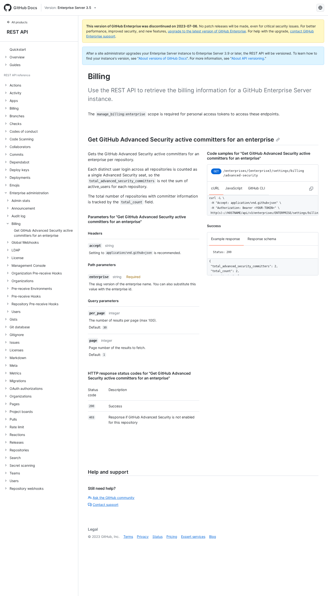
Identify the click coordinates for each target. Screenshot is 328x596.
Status (157, 536)
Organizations (22, 281)
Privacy (143, 536)
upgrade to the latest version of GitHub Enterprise (207, 31)
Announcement (23, 208)
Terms (128, 536)
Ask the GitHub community (113, 498)
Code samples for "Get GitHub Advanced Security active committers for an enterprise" (258, 156)
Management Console (29, 265)
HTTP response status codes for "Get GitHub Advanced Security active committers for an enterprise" (139, 375)
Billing (16, 224)
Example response (225, 239)
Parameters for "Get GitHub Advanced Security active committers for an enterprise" (137, 219)
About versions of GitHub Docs (163, 58)
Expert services (193, 536)
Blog (212, 536)
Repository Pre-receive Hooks (35, 304)
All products (19, 22)
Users (16, 312)
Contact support (105, 505)
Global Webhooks (25, 242)
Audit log (18, 216)
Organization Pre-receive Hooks (37, 273)
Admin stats (21, 201)
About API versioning (247, 58)
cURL (215, 188)
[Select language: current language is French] (320, 8)
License (18, 258)
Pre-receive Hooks (26, 296)
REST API (17, 32)
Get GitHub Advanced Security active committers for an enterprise (181, 139)
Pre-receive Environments (32, 288)
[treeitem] (41, 49)
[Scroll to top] (317, 585)
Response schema (262, 239)
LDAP (16, 250)
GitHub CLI (256, 188)
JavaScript (233, 188)
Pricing (171, 536)
